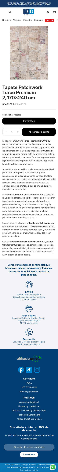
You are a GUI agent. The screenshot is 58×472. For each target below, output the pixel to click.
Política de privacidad (45, 465)
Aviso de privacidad (29, 402)
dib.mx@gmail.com (29, 391)
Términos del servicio (43, 467)
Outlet (49, 20)
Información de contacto (29, 470)
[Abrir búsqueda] (10, 12)
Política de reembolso (14, 467)
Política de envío (29, 467)
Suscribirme (29, 455)
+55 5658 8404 (29, 387)
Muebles (38, 20)
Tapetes (17, 20)
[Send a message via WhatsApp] (53, 467)
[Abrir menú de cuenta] (48, 12)
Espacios (27, 20)
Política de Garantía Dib (29, 414)
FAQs (29, 383)
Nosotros (6, 20)
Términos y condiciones (29, 406)
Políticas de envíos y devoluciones (29, 410)
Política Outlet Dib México (29, 419)
